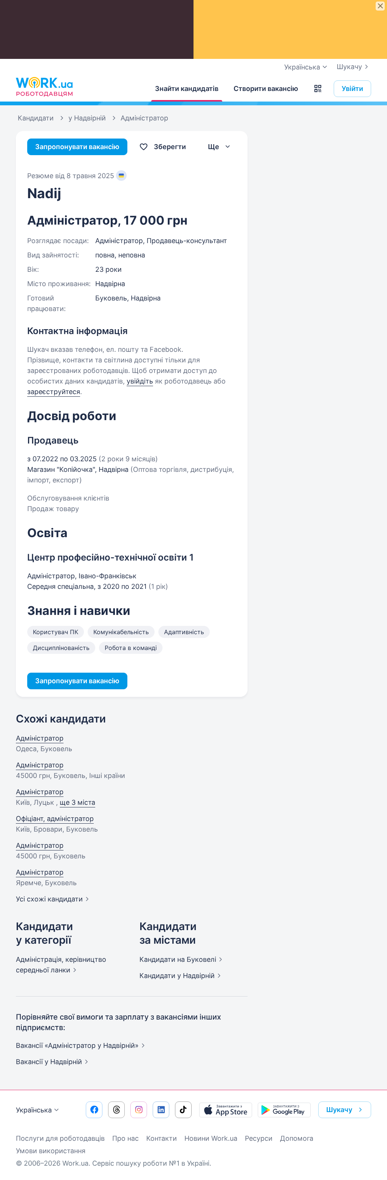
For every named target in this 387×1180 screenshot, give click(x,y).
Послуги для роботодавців (60, 1138)
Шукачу (349, 67)
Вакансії (49, 1062)
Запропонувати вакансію (77, 147)
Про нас (125, 1138)
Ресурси (258, 1138)
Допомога (296, 1138)
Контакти (161, 1138)
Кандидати (177, 959)
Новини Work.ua (210, 1138)
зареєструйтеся (53, 392)
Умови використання (50, 1151)
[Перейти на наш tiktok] (183, 1109)
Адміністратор (39, 738)
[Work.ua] (44, 87)
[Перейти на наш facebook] (94, 1109)
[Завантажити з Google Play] (284, 1109)
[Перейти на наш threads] (116, 1109)
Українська (34, 1110)
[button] (318, 89)
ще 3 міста (77, 802)
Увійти (352, 88)
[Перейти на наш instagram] (138, 1109)
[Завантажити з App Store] (225, 1109)
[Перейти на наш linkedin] (161, 1109)
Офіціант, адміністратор (55, 819)
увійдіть (140, 381)
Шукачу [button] (339, 1110)
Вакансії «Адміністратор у (77, 1045)
